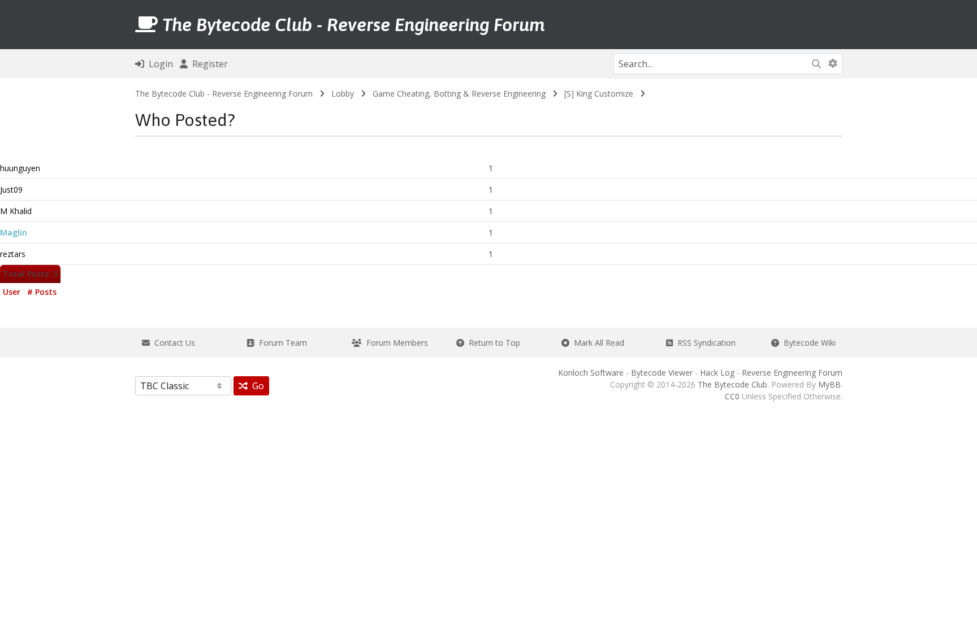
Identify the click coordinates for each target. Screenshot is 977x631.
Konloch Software (591, 372)
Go (256, 386)
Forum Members (395, 342)
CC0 (732, 396)
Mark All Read (596, 342)
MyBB (829, 384)
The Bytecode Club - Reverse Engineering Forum (224, 93)
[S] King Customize (598, 93)
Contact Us (172, 342)
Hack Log (717, 372)
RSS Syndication (704, 342)
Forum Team (280, 342)
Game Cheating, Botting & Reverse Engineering (459, 93)
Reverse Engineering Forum (792, 372)
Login (158, 64)
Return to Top (492, 342)
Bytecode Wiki (807, 342)
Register (208, 64)
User (11, 291)
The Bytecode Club (732, 384)
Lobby (342, 93)
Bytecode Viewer (662, 372)
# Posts (42, 291)
